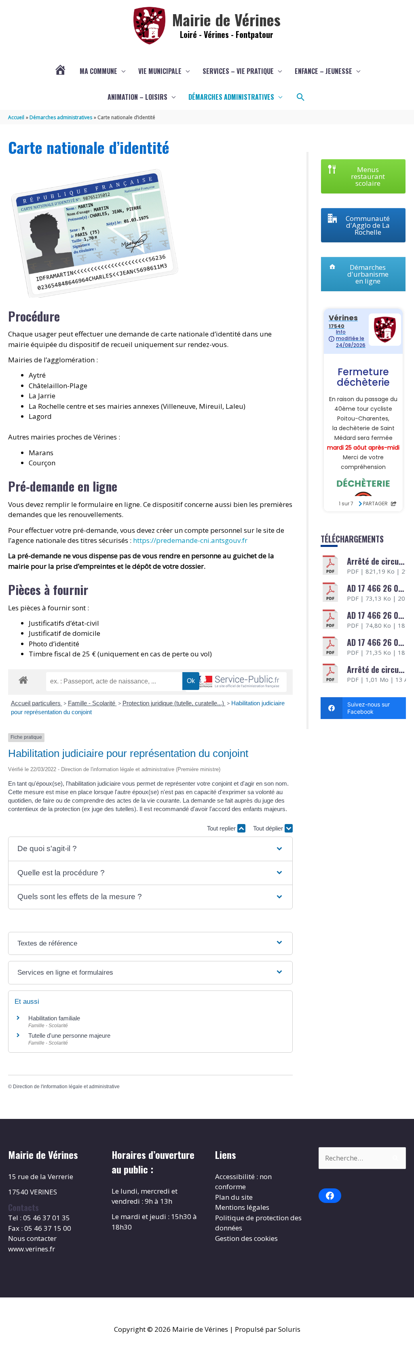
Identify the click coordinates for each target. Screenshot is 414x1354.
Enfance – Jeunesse (323, 71)
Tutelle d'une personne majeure (69, 1035)
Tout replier (222, 828)
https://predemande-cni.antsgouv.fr (190, 540)
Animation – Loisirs (137, 97)
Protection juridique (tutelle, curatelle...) (174, 703)
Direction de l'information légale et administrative (66, 1086)
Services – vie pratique (238, 71)
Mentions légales (242, 1207)
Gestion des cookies (246, 1238)
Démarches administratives (231, 97)
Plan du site (234, 1197)
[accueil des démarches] (23, 678)
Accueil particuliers (36, 703)
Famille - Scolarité (92, 703)
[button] (301, 97)
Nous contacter (32, 1238)
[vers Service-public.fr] (236, 682)
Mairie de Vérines (226, 19)
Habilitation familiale (54, 1018)
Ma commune (98, 71)
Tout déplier (269, 828)
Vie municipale (160, 71)
